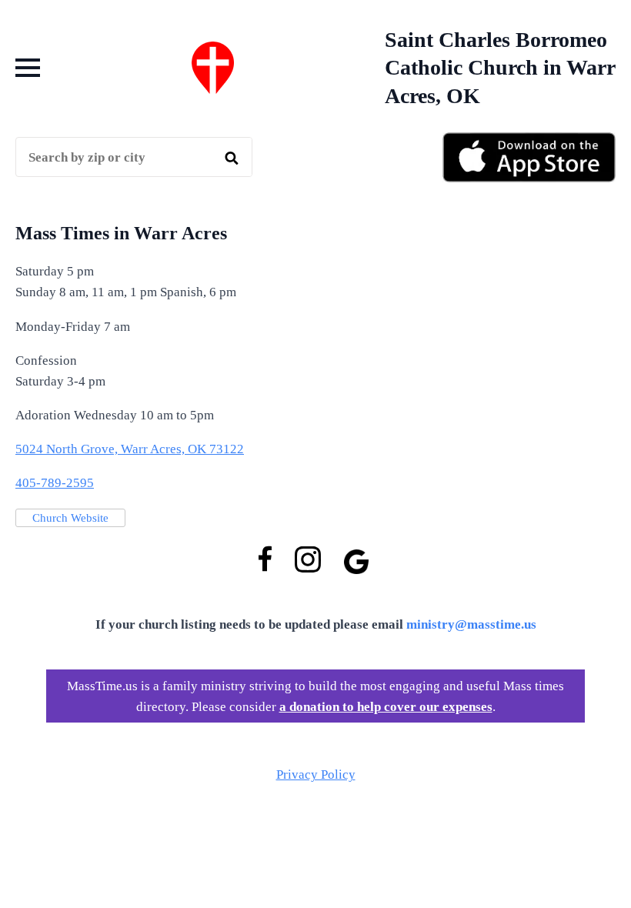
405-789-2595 (54, 483)
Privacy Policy (316, 774)
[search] (232, 158)
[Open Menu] (27, 67)
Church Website (70, 518)
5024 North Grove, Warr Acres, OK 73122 (129, 449)
